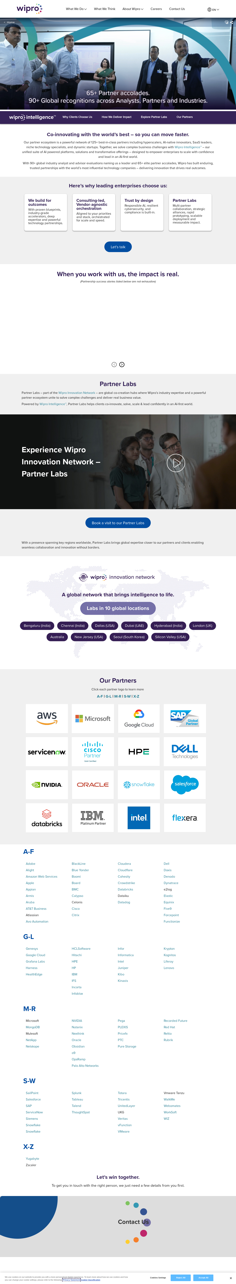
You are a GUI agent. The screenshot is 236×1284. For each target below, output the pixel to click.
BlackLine (79, 863)
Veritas (123, 1118)
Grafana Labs (35, 961)
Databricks (125, 889)
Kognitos (170, 955)
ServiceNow (34, 1112)
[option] (54, 322)
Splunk (76, 1093)
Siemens (32, 1118)
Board (76, 883)
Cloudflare (125, 870)
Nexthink (78, 1033)
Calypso (77, 895)
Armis (30, 895)
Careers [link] (156, 8)
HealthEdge (34, 974)
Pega (121, 1020)
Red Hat (169, 1027)
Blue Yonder (80, 870)
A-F (100, 696)
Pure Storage (127, 1046)
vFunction (125, 1125)
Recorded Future (175, 1020)
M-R (117, 696)
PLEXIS (123, 1027)
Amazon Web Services (41, 876)
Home (11, 22)
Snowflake (33, 1125)
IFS (74, 980)
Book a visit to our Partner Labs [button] (118, 523)
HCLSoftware (81, 948)
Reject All (180, 1278)
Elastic (168, 895)
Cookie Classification (90, 1280)
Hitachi (77, 955)
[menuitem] (213, 9)
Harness (31, 967)
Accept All (203, 1278)
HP (74, 967)
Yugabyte (32, 1158)
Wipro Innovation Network (76, 392)
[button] (226, 22)
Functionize (172, 921)
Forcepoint (171, 915)
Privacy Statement (71, 1280)
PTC (121, 1040)
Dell (166, 863)
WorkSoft (170, 1112)
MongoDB (33, 1027)
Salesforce (33, 1099)
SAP (29, 1105)
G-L (109, 696)
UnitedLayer (126, 1105)
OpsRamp (78, 1059)
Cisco (76, 908)
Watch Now (56, 348)
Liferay (168, 961)
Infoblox (77, 993)
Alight (30, 870)
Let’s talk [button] (118, 247)
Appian (31, 889)
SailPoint (32, 1093)
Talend (76, 1105)
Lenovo (169, 967)
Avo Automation (37, 921)
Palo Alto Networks (85, 1065)
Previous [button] (114, 364)
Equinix (169, 902)
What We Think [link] (104, 8)
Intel (121, 961)
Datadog (124, 902)
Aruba (30, 902)
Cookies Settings (158, 1278)
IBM (74, 974)
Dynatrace (171, 883)
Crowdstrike (126, 883)
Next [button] (121, 364)
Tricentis (124, 1099)
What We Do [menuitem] (74, 8)
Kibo (121, 974)
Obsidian (78, 1046)
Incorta (77, 987)
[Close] (230, 1278)
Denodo (169, 876)
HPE (75, 961)
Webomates (172, 1105)
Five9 (168, 908)
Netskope (32, 1046)
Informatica (126, 955)
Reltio (168, 1033)
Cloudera (124, 863)
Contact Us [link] (177, 8)
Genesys (32, 948)
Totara (122, 1093)
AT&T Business (36, 908)
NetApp (31, 1040)
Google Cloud (35, 955)
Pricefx (123, 1033)
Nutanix (77, 1027)
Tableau (77, 1099)
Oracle (76, 1040)
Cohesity (124, 876)
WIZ (166, 1118)
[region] (118, 1278)
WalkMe (169, 1099)
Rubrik (168, 1040)
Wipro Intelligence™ (188, 147)
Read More (121, 348)
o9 (73, 1052)
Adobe (30, 863)
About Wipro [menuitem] (131, 8)
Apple (30, 883)
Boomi (76, 876)
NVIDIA (77, 1020)
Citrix (75, 915)
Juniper (123, 967)
